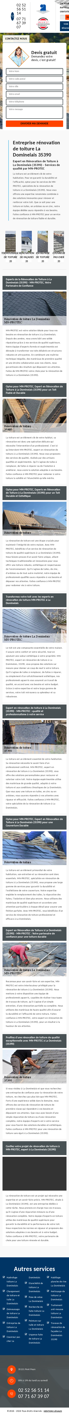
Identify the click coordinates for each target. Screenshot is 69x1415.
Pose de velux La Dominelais (36, 1299)
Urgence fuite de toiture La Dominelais (36, 1339)
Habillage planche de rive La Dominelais (58, 1281)
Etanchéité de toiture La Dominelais (36, 1287)
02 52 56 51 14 (21, 9)
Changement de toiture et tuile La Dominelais (13, 1297)
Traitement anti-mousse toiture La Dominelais (57, 1311)
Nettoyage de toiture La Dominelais (58, 1295)
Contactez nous (16, 39)
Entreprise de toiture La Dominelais (13, 1327)
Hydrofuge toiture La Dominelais (12, 1281)
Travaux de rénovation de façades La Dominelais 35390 (58, 1331)
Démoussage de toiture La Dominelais (13, 1313)
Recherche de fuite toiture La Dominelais (36, 1311)
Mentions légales (53, 1411)
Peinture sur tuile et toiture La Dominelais (36, 1325)
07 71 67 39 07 (21, 23)
